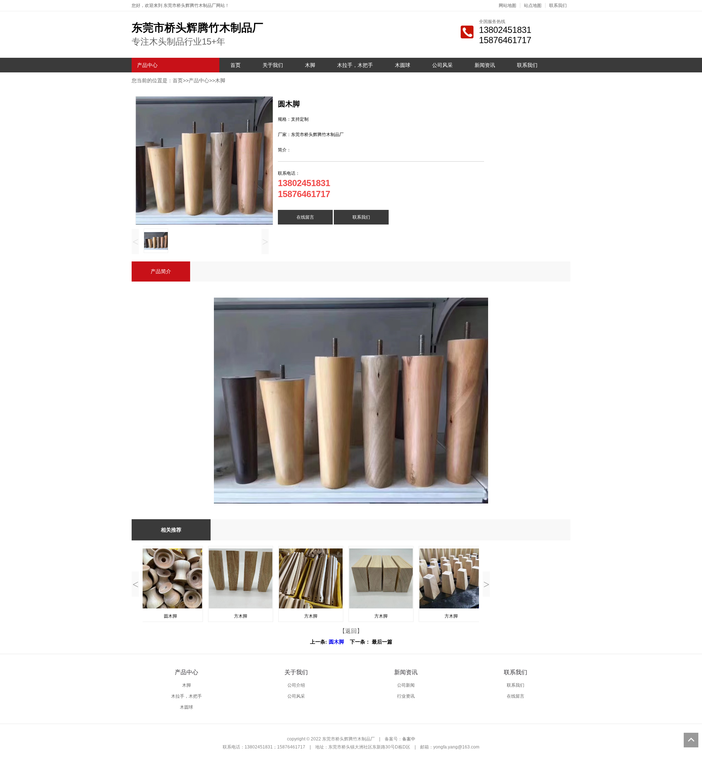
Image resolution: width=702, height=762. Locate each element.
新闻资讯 (485, 65)
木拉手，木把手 (355, 65)
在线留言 (305, 217)
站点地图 (532, 5)
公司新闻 (406, 685)
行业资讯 (406, 696)
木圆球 (402, 65)
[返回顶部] (691, 740)
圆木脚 (336, 642)
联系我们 (558, 5)
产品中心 (147, 65)
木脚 (310, 65)
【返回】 (351, 631)
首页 (235, 65)
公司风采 (442, 65)
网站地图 (507, 5)
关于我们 (273, 65)
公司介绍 (296, 685)
